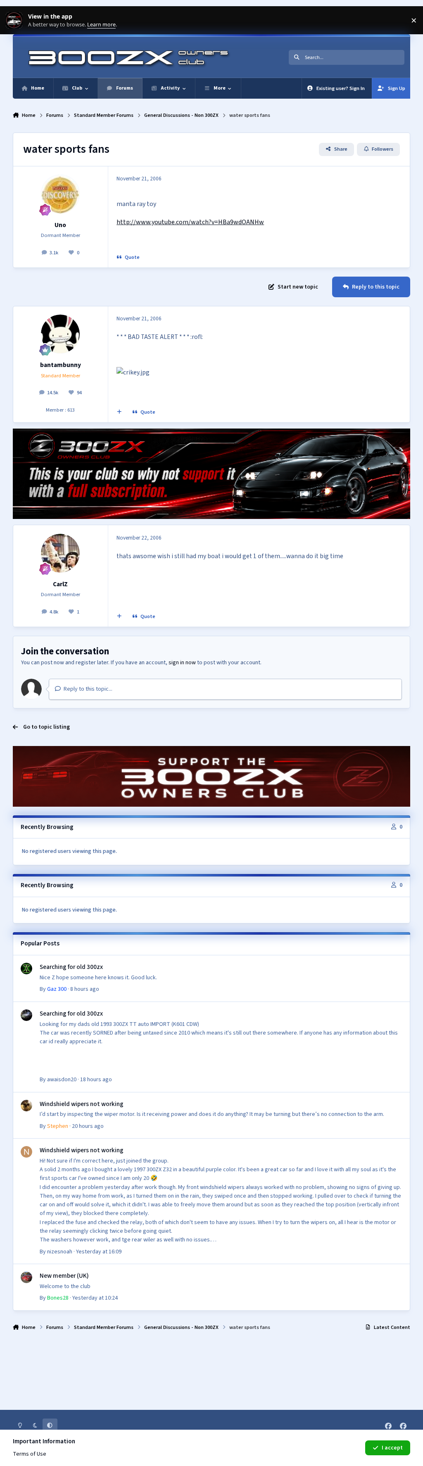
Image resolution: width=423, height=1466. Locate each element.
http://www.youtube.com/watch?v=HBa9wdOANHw (190, 222)
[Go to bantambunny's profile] (60, 334)
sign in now (182, 662)
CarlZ (60, 584)
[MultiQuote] (119, 412)
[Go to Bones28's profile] (26, 1277)
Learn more (16, 20)
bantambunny (60, 364)
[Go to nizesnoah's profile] (26, 1152)
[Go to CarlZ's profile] (60, 553)
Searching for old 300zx (71, 966)
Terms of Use (29, 1454)
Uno (60, 225)
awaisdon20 (61, 1079)
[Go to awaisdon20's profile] (26, 1015)
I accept (392, 1448)
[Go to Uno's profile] (60, 194)
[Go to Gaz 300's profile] (26, 968)
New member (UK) (64, 1275)
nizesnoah (59, 1252)
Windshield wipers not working (82, 1103)
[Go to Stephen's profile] (26, 1105)
